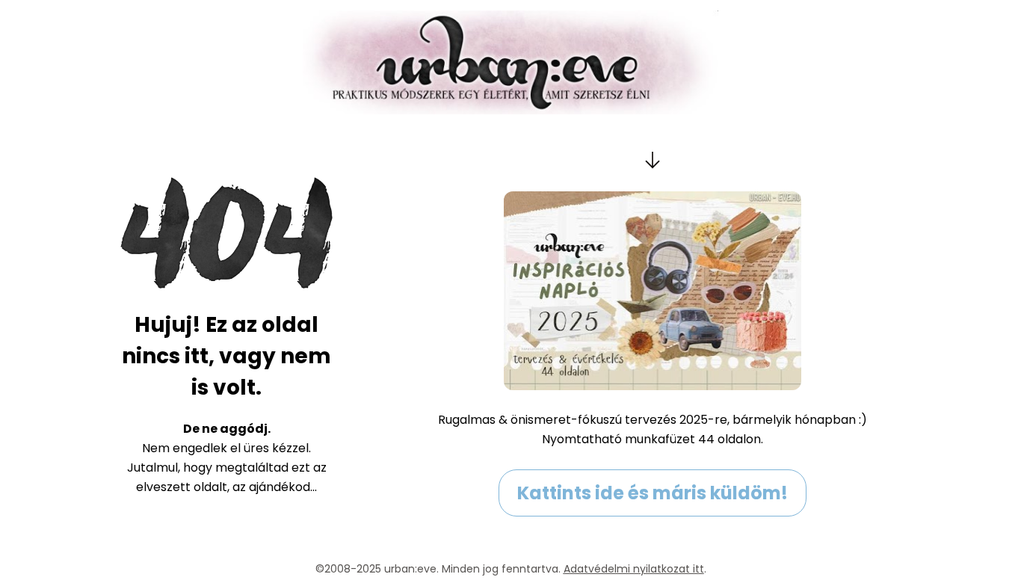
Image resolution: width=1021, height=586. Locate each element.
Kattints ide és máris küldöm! (652, 493)
